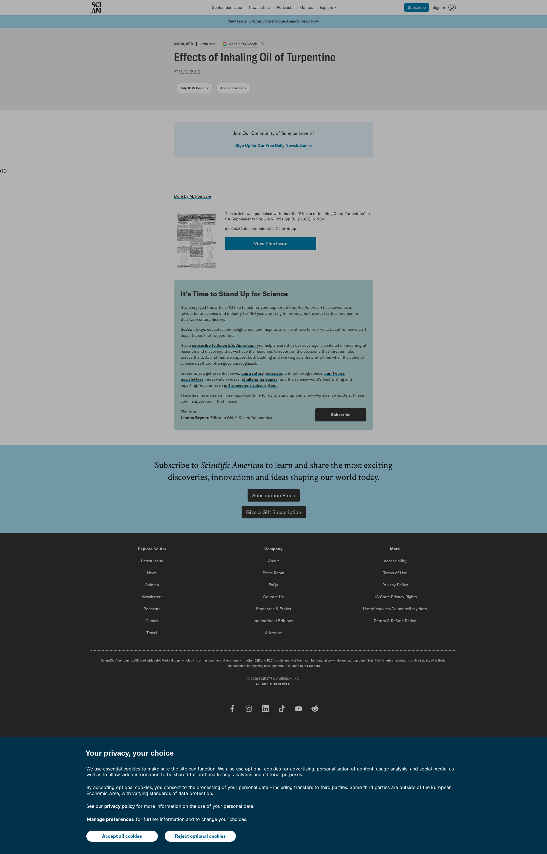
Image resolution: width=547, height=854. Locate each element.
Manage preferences (110, 819)
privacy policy (119, 806)
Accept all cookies (122, 836)
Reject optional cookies (200, 836)
